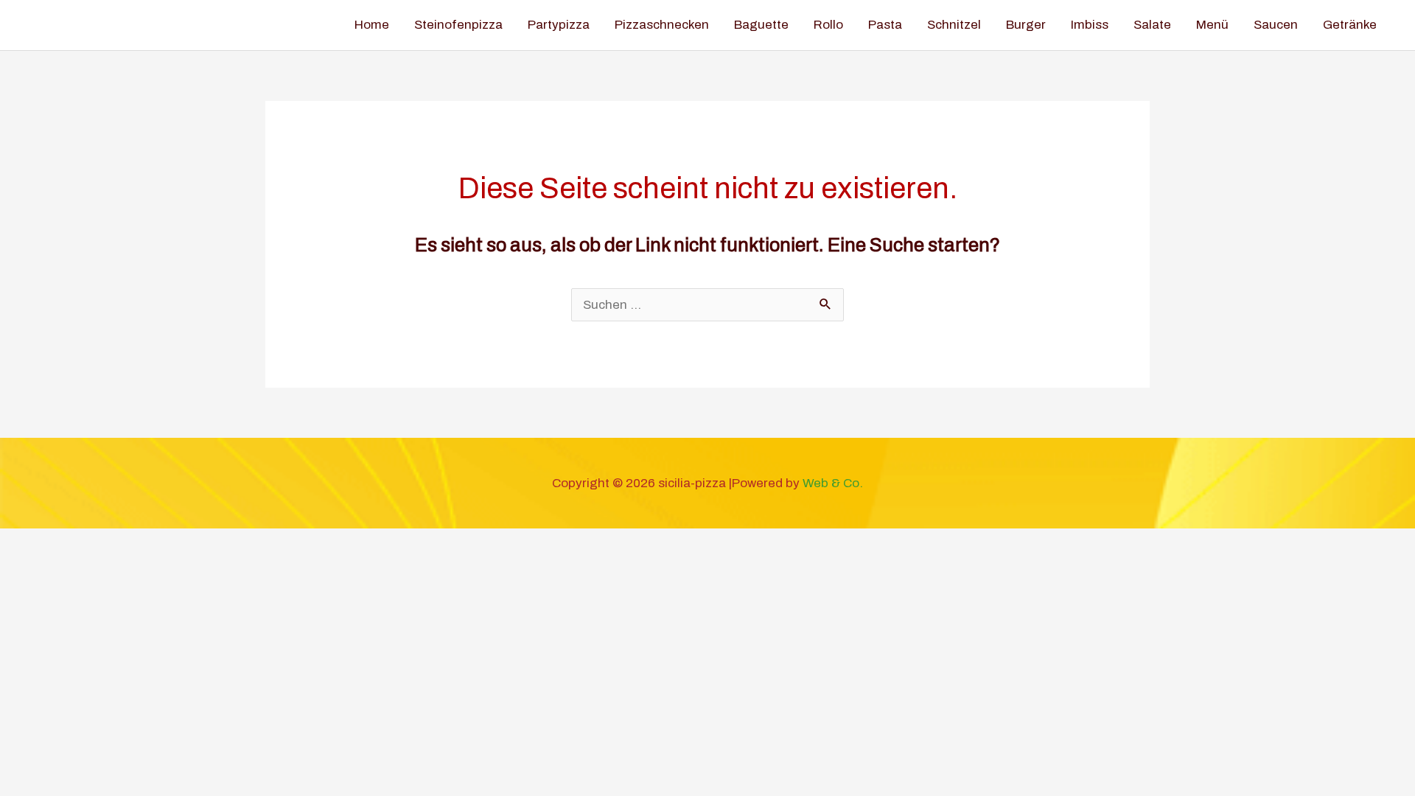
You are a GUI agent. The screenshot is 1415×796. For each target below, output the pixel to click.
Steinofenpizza (458, 25)
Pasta (885, 25)
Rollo (828, 25)
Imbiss (1089, 25)
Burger (1026, 25)
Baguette (761, 25)
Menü (1212, 25)
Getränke (1350, 25)
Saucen (1276, 25)
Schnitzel (954, 25)
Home (371, 25)
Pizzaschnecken (662, 25)
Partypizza (559, 25)
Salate (1152, 25)
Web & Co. (833, 483)
